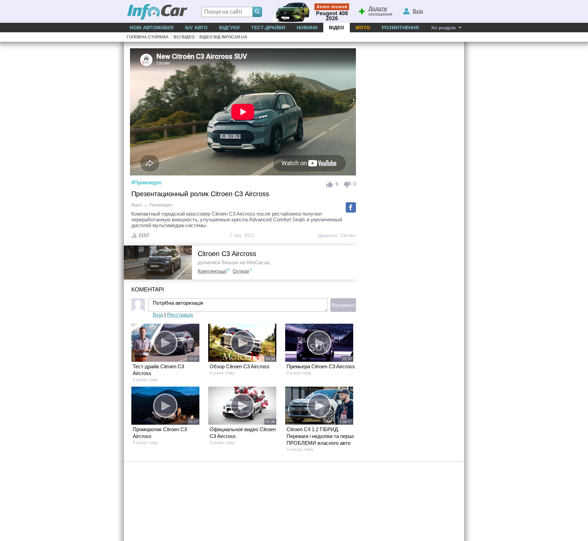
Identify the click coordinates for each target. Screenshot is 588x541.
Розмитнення (400, 27)
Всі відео (184, 37)
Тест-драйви (268, 27)
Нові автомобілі (152, 27)
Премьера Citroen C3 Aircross (321, 366)
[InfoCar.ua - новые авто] (157, 12)
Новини (307, 27)
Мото (363, 27)
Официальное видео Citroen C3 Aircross (243, 432)
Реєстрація (180, 315)
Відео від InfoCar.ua (223, 37)
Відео (336, 27)
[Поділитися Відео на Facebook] (351, 207)
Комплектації (212, 271)
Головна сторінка (148, 37)
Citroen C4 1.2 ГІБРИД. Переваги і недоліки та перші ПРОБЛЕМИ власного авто (320, 436)
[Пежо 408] (308, 11)
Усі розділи (443, 27)
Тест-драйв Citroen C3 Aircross (158, 370)
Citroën (348, 235)
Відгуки (229, 27)
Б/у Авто (196, 27)
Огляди (241, 271)
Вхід (158, 315)
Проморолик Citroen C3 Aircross (160, 432)
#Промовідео (146, 182)
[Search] (257, 12)
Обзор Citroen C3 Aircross (240, 366)
